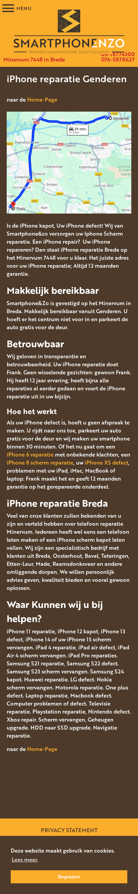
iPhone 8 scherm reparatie (40, 463)
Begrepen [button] (69, 876)
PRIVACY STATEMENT (69, 830)
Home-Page (42, 100)
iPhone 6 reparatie (30, 455)
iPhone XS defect (106, 463)
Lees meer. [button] (25, 860)
